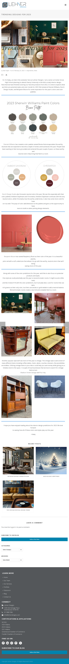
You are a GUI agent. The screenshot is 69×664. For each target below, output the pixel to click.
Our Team (7, 581)
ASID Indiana (6, 627)
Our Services (8, 584)
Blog (5, 594)
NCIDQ (4, 622)
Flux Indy (43, 373)
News (35, 70)
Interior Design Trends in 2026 (18, 476)
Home (6, 577)
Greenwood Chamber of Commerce (13, 632)
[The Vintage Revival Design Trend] (18, 494)
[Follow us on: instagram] (11, 643)
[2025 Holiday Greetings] (51, 460)
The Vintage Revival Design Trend (18, 510)
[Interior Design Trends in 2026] (18, 460)
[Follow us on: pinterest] (15, 643)
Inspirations (30, 70)
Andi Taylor (6, 70)
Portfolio (6, 587)
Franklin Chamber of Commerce (12, 634)
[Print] (7, 75)
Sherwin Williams (9, 144)
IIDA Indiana (6, 624)
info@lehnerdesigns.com (12, 615)
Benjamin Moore (9, 256)
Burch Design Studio (9, 194)
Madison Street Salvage (28, 373)
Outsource (7, 590)
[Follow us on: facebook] (3, 643)
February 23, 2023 (19, 70)
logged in (13, 527)
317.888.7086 (8, 612)
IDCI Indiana (6, 629)
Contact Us (7, 597)
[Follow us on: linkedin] (7, 643)
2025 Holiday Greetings (51, 476)
